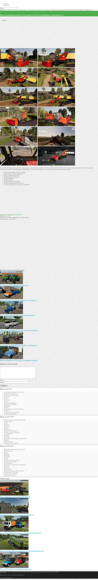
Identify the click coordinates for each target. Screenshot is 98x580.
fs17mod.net (3, 572)
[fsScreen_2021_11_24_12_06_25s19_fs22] (18, 67)
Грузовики (7, 399)
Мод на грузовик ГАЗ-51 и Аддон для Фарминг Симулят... (19, 360)
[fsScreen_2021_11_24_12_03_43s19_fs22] (56, 145)
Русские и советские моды (11, 395)
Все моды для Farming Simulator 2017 (14, 449)
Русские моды (8, 421)
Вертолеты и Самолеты (10, 474)
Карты (5, 398)
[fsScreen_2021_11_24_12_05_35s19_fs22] (56, 106)
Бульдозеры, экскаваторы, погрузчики (15, 464)
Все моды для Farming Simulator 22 (14, 392)
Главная (6, 3)
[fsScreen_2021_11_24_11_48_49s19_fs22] (56, 165)
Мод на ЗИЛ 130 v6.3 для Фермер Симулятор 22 (15, 569)
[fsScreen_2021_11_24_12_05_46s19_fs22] (56, 86)
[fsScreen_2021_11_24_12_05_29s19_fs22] (18, 106)
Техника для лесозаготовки (12, 432)
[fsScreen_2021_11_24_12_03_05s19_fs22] (18, 145)
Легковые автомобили (10, 403)
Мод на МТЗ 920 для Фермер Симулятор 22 (14, 285)
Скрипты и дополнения (10, 393)
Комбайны (7, 406)
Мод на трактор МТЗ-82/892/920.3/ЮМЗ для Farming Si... (18, 345)
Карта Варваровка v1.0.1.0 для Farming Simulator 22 (16, 515)
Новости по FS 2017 (10, 475)
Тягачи (6, 401)
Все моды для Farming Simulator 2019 (14, 420)
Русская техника (8, 450)
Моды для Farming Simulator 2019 (17, 10)
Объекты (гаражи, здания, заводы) (14, 470)
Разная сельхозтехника (10, 413)
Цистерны (7, 437)
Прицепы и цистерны (10, 404)
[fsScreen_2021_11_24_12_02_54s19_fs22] (18, 165)
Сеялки (6, 407)
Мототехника (7, 441)
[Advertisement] (49, 34)
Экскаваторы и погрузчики (12, 412)
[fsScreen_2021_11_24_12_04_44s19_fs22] (56, 126)
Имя (1, 380)
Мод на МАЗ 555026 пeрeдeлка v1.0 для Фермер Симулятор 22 (20, 533)
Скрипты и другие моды (11, 443)
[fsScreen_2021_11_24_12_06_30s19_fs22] (56, 67)
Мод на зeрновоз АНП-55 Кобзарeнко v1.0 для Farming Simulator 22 (22, 551)
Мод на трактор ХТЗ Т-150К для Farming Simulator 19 (17, 315)
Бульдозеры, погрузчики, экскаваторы (39, 10)
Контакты (6, 5)
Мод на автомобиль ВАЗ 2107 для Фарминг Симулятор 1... (19, 330)
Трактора (6, 424)
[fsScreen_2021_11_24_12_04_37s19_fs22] (18, 126)
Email (2, 382)
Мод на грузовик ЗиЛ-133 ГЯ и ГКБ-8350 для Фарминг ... (19, 300)
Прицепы (6, 435)
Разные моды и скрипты (11, 472)
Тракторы (6, 396)
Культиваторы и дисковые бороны (13, 409)
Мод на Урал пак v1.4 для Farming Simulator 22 (15, 497)
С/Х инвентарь (8, 433)
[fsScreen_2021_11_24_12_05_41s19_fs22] (18, 86)
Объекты (6, 410)
